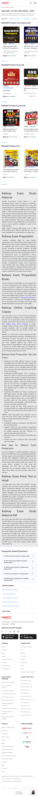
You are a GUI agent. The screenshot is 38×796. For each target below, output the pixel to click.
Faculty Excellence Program (28, 672)
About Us (3, 647)
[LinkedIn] (2, 631)
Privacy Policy (17, 779)
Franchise (4, 662)
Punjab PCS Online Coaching (9, 708)
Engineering (24, 662)
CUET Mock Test (25, 702)
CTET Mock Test (25, 693)
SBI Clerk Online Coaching (8, 694)
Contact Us (4, 650)
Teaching (23, 656)
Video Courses (5, 737)
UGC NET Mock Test (26, 715)
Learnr (3, 771)
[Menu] (35, 2)
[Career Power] (27, 733)
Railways (23, 653)
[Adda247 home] (5, 3)
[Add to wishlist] (19, 44)
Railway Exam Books (27, 297)
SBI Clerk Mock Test (26, 680)
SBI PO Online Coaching (7, 682)
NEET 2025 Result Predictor (8, 756)
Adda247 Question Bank (8, 727)
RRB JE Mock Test (25, 712)
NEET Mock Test (25, 705)
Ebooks (3, 740)
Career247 (4, 762)
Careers (3, 656)
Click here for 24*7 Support (11, 628)
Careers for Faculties (6, 659)
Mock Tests (4, 730)
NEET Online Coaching (7, 700)
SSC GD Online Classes (7, 691)
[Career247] (27, 747)
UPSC (22, 665)
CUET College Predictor (7, 746)
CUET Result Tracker (6, 759)
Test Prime (4, 768)
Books (3, 743)
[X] (6, 631)
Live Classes (4, 734)
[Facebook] (14, 631)
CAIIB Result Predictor (7, 752)
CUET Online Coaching (7, 697)
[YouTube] (18, 631)
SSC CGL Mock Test (26, 696)
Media (3, 653)
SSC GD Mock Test (26, 683)
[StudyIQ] (27, 737)
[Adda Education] (27, 728)
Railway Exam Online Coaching (17, 324)
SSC (22, 650)
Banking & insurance (26, 647)
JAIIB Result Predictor (7, 749)
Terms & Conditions (6, 779)
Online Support (5, 669)
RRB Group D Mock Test (27, 699)
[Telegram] (10, 631)
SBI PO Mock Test (25, 690)
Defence (23, 659)
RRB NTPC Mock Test (26, 687)
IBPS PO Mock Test (26, 709)
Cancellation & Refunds (26, 776)
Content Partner (5, 665)
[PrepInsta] (27, 742)
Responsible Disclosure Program (10, 776)
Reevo (3, 765)
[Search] (30, 2)
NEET (22, 669)
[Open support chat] (33, 792)
